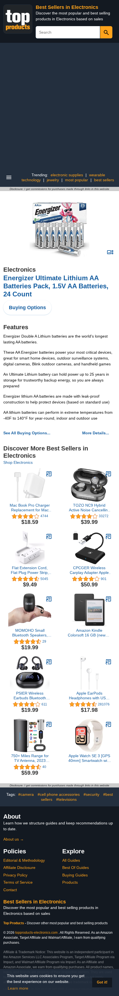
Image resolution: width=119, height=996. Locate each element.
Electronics (19, 269)
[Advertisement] (59, 105)
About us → (13, 839)
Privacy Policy (15, 875)
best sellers (104, 180)
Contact (10, 890)
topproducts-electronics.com (36, 933)
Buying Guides (75, 875)
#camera (26, 794)
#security (91, 794)
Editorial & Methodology (24, 860)
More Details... (95, 433)
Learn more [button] (18, 988)
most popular (76, 180)
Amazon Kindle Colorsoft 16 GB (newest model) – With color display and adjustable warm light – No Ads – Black (89, 633)
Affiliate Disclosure (19, 867)
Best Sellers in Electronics (67, 7)
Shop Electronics (18, 462)
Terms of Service (18, 882)
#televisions (66, 799)
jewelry (53, 180)
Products (70, 882)
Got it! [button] (102, 982)
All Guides (71, 860)
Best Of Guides (75, 867)
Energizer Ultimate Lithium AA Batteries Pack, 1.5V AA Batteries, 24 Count (55, 286)
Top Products (14, 923)
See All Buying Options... (26, 433)
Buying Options (27, 307)
